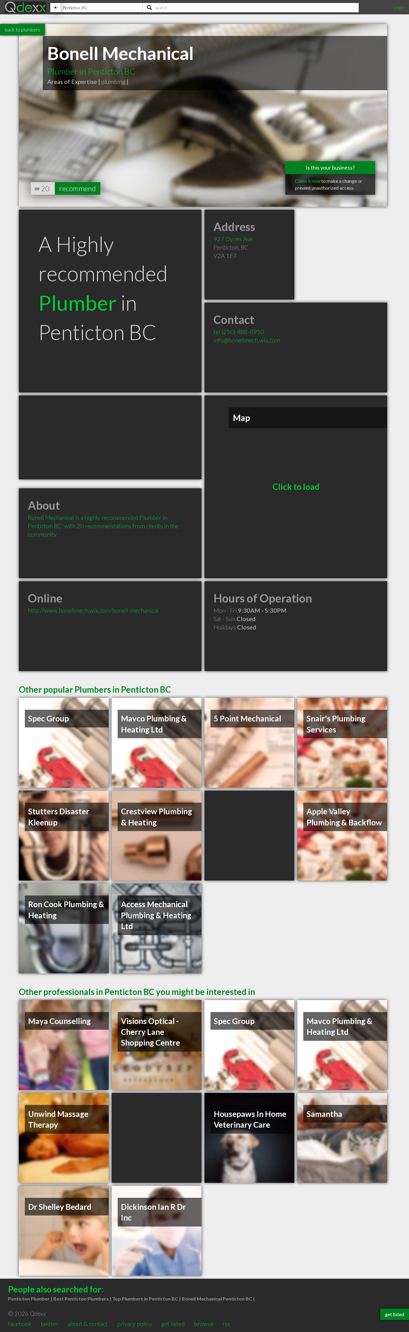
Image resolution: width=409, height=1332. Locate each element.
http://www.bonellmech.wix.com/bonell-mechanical (93, 610)
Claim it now (307, 181)
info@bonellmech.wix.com (246, 340)
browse (203, 1323)
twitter (49, 1323)
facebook (19, 1323)
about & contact (88, 1323)
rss (226, 1323)
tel (238, 331)
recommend (77, 188)
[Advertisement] (110, 437)
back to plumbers (22, 29)
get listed (173, 1323)
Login (398, 7)
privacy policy (134, 1323)
